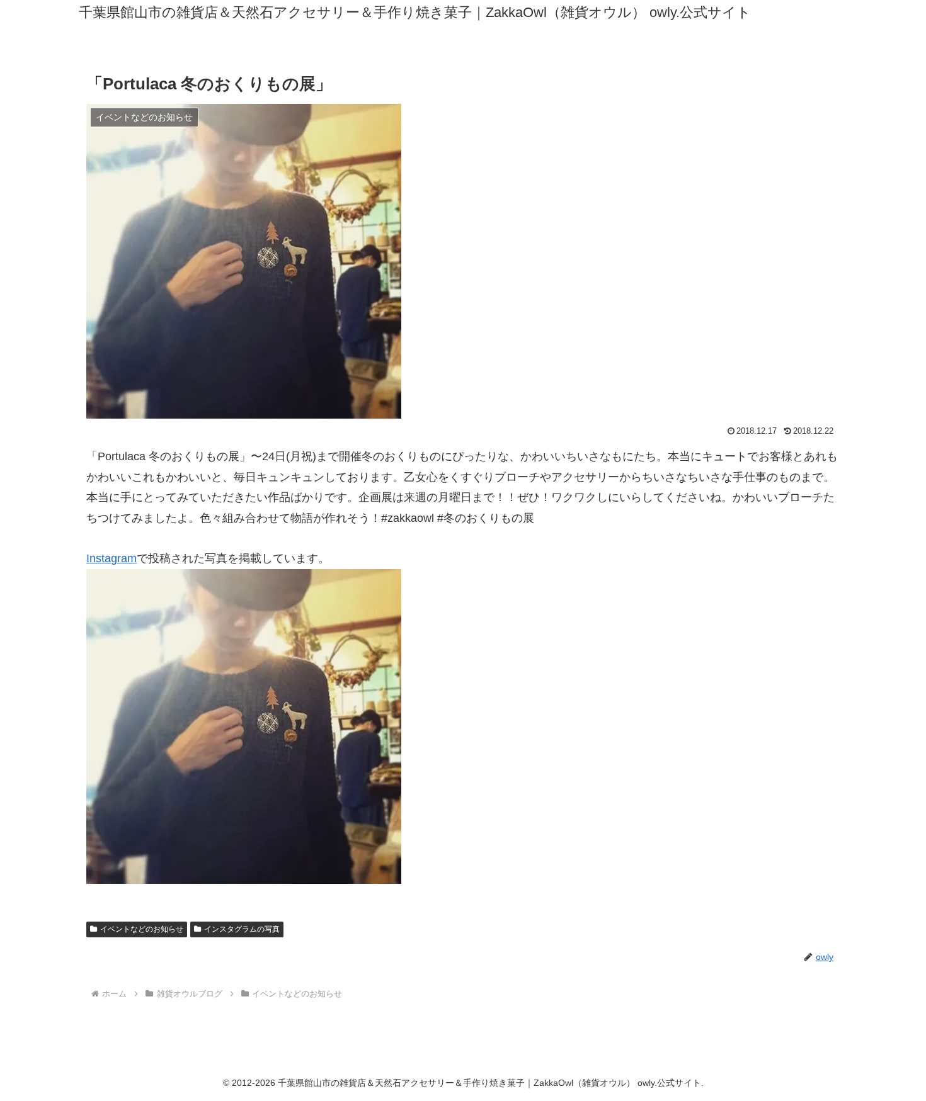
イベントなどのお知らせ (141, 929)
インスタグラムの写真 (242, 929)
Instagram (111, 558)
